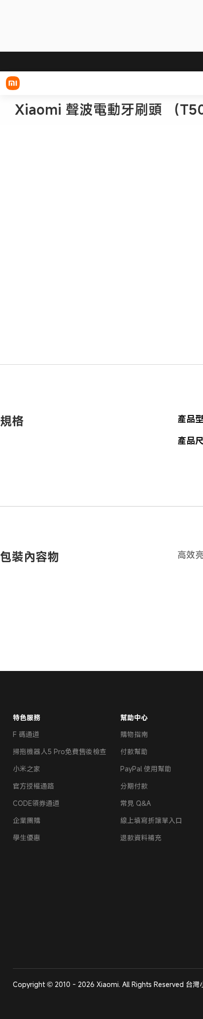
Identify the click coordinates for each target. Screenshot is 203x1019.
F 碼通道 (26, 734)
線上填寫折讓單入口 (151, 820)
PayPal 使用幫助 (145, 768)
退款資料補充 (141, 837)
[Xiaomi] (13, 83)
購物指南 (134, 734)
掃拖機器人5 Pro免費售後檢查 (59, 751)
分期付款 (134, 786)
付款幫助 (134, 751)
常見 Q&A (135, 803)
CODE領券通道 (36, 803)
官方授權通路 (33, 786)
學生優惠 (26, 837)
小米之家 (26, 768)
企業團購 (26, 820)
